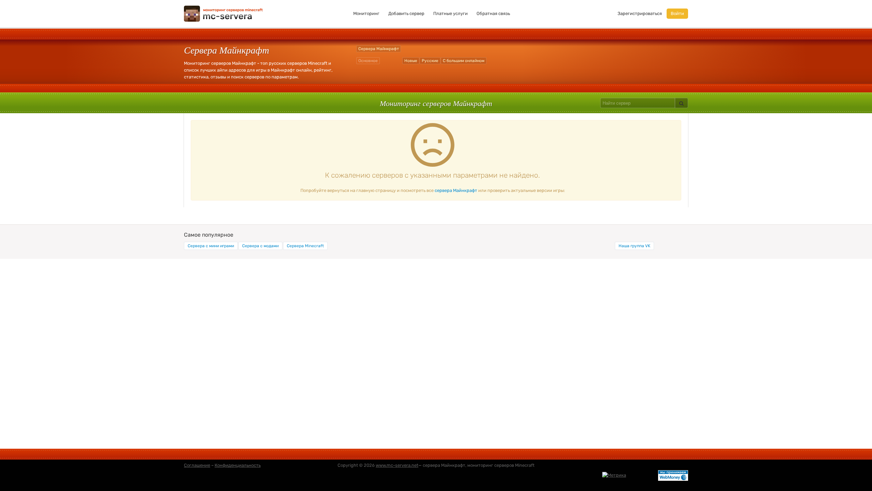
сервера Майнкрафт (456, 190)
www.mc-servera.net (397, 465)
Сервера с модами (260, 245)
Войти (677, 13)
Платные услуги (450, 13)
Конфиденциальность (238, 465)
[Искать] (681, 103)
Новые (410, 60)
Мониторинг (366, 13)
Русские (430, 60)
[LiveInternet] (642, 474)
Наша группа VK (634, 245)
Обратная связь (493, 13)
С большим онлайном (463, 60)
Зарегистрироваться (640, 13)
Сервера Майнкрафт (378, 48)
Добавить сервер (406, 13)
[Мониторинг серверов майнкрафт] (223, 13)
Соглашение (197, 465)
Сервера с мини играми (211, 245)
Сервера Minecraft (305, 245)
